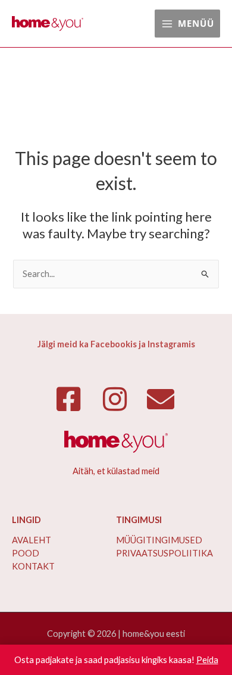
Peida (207, 660)
